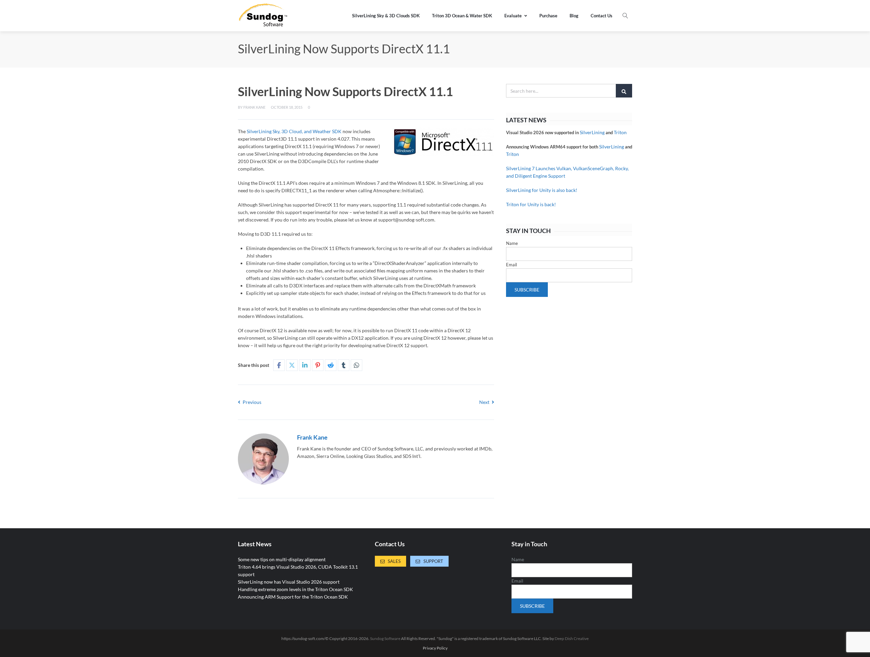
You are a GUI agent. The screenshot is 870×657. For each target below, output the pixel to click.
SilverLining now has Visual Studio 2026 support (289, 582)
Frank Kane (254, 107)
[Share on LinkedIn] (304, 365)
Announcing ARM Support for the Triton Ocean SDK (293, 597)
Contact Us (601, 15)
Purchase (548, 15)
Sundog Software (385, 638)
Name (512, 243)
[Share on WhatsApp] (356, 365)
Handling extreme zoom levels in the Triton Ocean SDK (295, 589)
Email (511, 264)
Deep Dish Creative (572, 638)
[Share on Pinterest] (317, 365)
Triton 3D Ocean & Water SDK (462, 15)
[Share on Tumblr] (343, 365)
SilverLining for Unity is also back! (541, 190)
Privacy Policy (435, 648)
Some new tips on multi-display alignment (282, 559)
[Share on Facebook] (279, 365)
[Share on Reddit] (330, 365)
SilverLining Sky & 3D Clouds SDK (386, 15)
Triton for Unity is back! (531, 204)
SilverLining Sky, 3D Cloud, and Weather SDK (294, 131)
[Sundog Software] (263, 15)
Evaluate (513, 15)
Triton (620, 132)
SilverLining (592, 132)
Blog (574, 15)
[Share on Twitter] (291, 365)
